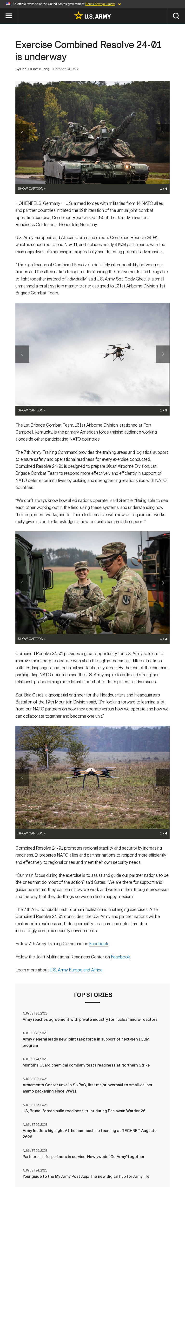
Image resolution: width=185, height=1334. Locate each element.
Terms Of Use (87, 1310)
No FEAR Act (168, 1310)
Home (10, 1310)
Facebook (98, 943)
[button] (2, 10)
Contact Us (34, 1310)
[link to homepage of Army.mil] (92, 15)
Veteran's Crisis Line (92, 1316)
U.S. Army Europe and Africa (76, 970)
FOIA (145, 1310)
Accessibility (120, 1310)
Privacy (60, 1310)
